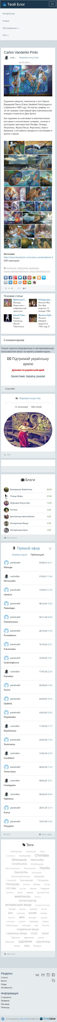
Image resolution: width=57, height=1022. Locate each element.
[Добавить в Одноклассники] (15, 282)
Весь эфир (47, 834)
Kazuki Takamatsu (20, 315)
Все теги (11, 954)
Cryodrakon (9, 758)
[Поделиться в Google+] (15, 277)
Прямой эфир (28, 548)
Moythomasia (10, 731)
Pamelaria (8, 676)
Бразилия (34, 268)
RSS (9, 454)
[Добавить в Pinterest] (29, 277)
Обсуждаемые (10, 28)
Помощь (5, 1007)
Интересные (9, 13)
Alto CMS (24, 1018)
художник (11, 268)
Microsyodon (10, 581)
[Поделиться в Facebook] (10, 277)
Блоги (4, 980)
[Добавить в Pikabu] (34, 277)
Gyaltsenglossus (11, 662)
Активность (6, 987)
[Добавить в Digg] (6, 282)
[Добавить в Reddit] (20, 282)
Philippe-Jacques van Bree (45, 299)
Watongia (8, 567)
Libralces (8, 594)
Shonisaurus (9, 744)
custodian (15, 57)
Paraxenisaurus (11, 622)
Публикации (37, 554)
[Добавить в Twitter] (20, 277)
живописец (22, 268)
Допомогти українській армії (28, 370)
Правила (5, 1000)
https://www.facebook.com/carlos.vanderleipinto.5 (28, 257)
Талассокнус (10, 771)
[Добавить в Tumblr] (25, 277)
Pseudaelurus (10, 635)
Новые (6, 20)
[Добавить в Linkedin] (10, 282)
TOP (5, 35)
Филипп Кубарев (45, 315)
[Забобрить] (34, 282)
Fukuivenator (10, 649)
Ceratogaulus (10, 785)
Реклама (5, 1004)
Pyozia (7, 690)
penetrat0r (15, 562)
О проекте (6, 997)
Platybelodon (10, 717)
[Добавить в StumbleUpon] (25, 282)
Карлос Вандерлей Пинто (16, 271)
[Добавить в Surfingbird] (44, 277)
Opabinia (8, 703)
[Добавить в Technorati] (29, 282)
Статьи (4, 977)
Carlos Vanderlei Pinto (39, 271)
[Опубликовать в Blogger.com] (39, 277)
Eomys (7, 812)
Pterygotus (9, 826)
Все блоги (12, 537)
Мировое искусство (29, 57)
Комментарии (19, 554)
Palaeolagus (9, 608)
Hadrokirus (9, 799)
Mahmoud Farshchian (20, 299)
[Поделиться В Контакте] (6, 277)
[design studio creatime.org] (47, 1019)
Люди (3, 984)
